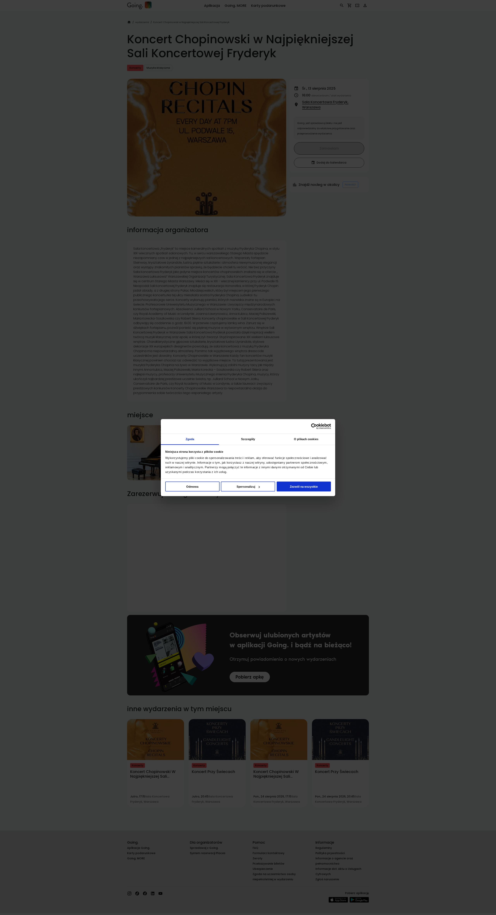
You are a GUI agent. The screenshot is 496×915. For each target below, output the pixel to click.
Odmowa (192, 486)
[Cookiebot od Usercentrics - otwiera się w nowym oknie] (314, 426)
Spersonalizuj (246, 486)
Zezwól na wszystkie (304, 486)
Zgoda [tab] (190, 439)
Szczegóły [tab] (248, 439)
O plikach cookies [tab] (306, 439)
